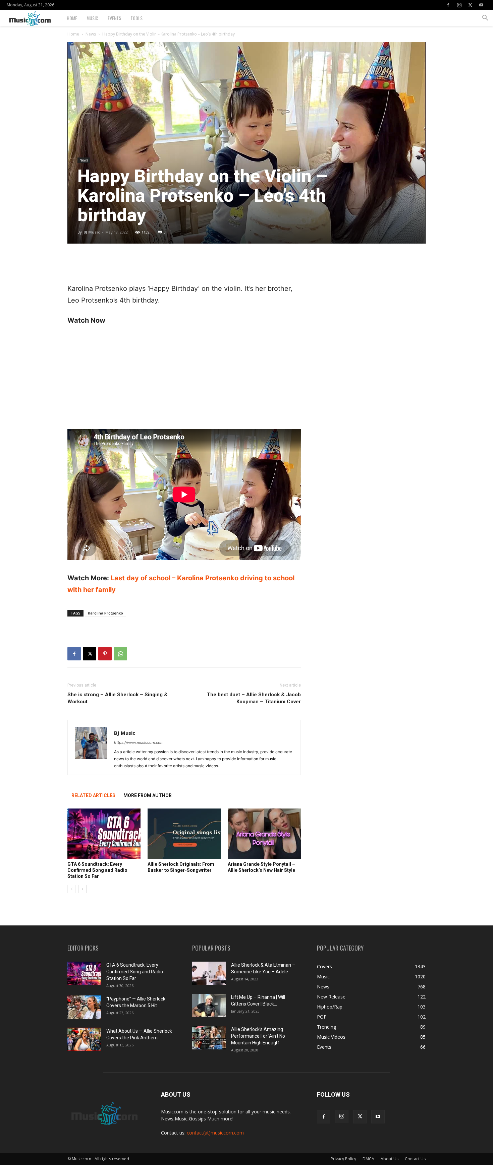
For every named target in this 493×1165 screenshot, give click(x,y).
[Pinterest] (105, 653)
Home (72, 17)
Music (92, 17)
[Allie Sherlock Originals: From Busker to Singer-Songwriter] (184, 833)
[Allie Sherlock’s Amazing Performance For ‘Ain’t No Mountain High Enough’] (209, 1037)
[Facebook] (448, 5)
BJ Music (92, 232)
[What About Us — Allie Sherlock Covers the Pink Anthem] (84, 1039)
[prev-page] (71, 889)
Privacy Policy (343, 1159)
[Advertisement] (184, 266)
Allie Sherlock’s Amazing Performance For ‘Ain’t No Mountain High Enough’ (258, 1036)
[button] (485, 18)
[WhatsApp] (120, 653)
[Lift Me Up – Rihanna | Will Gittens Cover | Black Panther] (209, 1005)
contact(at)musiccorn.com (215, 1132)
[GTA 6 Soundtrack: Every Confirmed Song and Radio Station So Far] (104, 833)
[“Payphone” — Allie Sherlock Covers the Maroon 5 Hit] (84, 1007)
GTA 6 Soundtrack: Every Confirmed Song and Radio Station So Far (97, 870)
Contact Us (415, 1159)
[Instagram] (459, 5)
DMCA (368, 1159)
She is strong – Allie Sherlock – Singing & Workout (117, 698)
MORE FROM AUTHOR (147, 795)
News (91, 34)
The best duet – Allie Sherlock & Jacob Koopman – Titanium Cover (254, 698)
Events (114, 17)
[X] (470, 5)
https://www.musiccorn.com (139, 742)
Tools (136, 17)
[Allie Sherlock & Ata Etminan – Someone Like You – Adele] (209, 973)
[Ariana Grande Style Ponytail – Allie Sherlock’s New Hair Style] (264, 833)
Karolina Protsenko (105, 613)
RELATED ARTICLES (93, 795)
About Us (389, 1159)
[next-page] (82, 889)
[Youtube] (481, 5)
